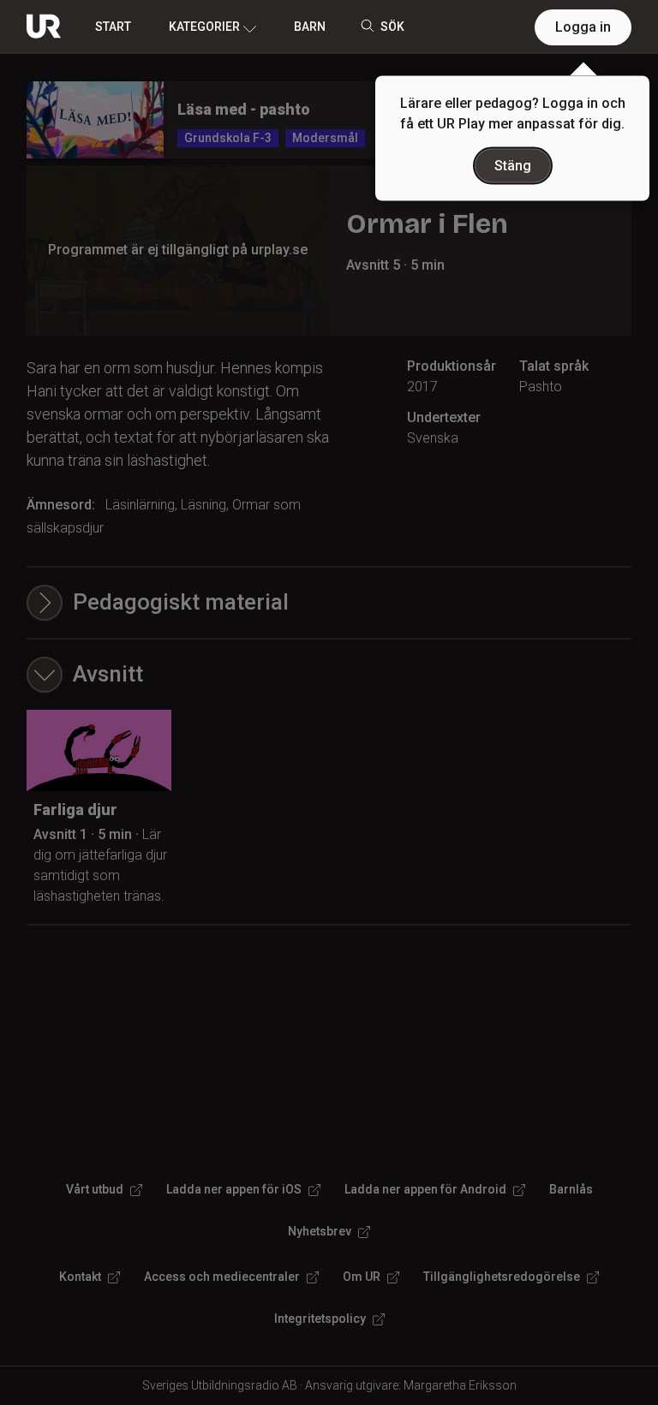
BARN (310, 26)
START (113, 26)
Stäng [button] (512, 166)
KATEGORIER (204, 26)
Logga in (583, 27)
